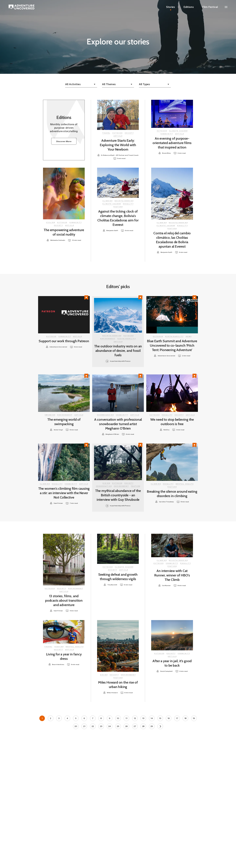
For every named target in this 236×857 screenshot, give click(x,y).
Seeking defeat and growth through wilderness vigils (118, 576)
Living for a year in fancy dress (64, 656)
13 (143, 718)
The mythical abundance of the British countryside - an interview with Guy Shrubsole (118, 495)
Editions (189, 7)
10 (118, 718)
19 (194, 718)
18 (185, 718)
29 (151, 726)
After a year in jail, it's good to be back (172, 663)
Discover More (64, 141)
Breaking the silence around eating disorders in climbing (172, 493)
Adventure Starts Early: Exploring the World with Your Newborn (118, 144)
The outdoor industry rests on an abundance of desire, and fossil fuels (118, 350)
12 (135, 718)
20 (75, 726)
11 (126, 718)
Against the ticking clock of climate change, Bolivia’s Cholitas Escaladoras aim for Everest (117, 218)
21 (84, 726)
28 (143, 726)
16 (169, 718)
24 (109, 726)
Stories (170, 7)
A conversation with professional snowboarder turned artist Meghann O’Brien (118, 423)
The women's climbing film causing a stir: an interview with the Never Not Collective (64, 492)
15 (160, 718)
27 (135, 726)
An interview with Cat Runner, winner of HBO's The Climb (172, 575)
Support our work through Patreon (64, 341)
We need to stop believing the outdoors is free (172, 421)
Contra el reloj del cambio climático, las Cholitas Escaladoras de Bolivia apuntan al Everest (172, 239)
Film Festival (210, 7)
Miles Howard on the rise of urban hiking (118, 684)
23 (101, 726)
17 (177, 718)
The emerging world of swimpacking (64, 421)
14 (152, 718)
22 (93, 726)
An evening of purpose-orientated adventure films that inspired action (172, 142)
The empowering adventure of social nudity (64, 232)
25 (118, 726)
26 (126, 726)
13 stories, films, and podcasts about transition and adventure (64, 600)
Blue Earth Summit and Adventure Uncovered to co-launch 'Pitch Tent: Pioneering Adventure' (172, 345)
